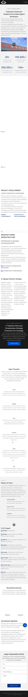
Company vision (10, 506)
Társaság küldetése (11, 499)
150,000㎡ (21, 57)
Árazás (14, 389)
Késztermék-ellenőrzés (14, 111)
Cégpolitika (9, 513)
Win (14, 466)
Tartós (14, 448)
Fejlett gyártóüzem (14, 146)
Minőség (14, 404)
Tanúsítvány (7, 615)
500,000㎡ (7, 67)
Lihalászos (19, 694)
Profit (14, 418)
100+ (21, 67)
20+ (7, 57)
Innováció (14, 432)
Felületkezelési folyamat (14, 182)
